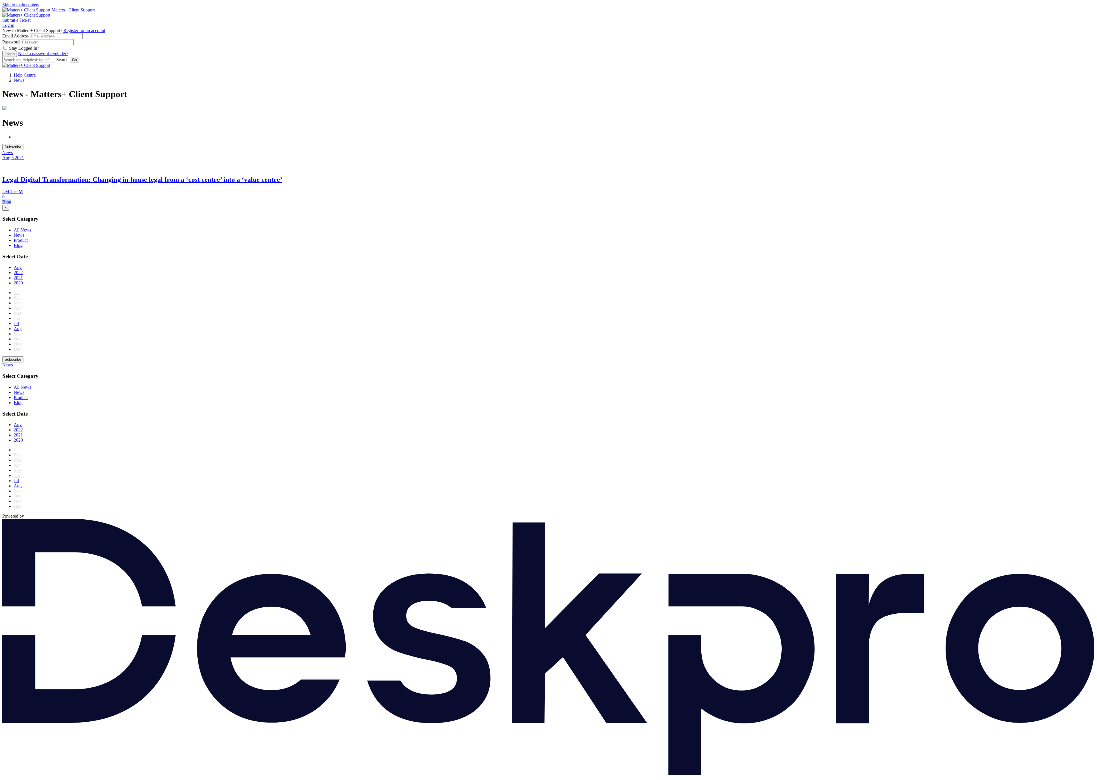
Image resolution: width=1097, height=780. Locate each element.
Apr (17, 308)
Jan (17, 292)
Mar (17, 302)
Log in (8, 25)
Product (21, 240)
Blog (18, 245)
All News (22, 230)
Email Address (15, 35)
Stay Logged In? (24, 48)
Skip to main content (20, 4)
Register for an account (84, 30)
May (18, 313)
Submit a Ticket (16, 20)
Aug (18, 328)
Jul (16, 323)
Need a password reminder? (43, 53)
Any (18, 267)
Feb (17, 297)
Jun (17, 318)
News (19, 80)
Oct (17, 338)
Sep (17, 333)
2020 (18, 282)
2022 (18, 272)
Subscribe (13, 147)
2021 (18, 277)
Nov (18, 344)
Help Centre (25, 75)
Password (11, 41)
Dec (17, 349)
